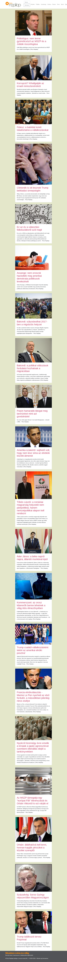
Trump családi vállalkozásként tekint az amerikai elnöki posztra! (32, 650)
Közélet (33, 4)
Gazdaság (43, 4)
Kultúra (49, 4)
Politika (38, 4)
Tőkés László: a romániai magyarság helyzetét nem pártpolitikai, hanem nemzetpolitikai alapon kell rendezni (30, 508)
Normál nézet (8, 955)
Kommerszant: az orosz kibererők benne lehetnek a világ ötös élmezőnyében (31, 605)
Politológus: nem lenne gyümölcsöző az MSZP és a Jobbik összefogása (31, 41)
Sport (62, 4)
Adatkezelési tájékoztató (27, 955)
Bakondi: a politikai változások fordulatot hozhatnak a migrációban (32, 368)
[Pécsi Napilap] (13, 4)
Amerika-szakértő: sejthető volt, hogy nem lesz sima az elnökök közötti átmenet (33, 453)
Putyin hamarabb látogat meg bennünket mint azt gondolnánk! (32, 414)
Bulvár (54, 4)
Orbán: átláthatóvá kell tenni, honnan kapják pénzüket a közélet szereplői (32, 847)
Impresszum (16, 955)
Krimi (58, 4)
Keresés (27, 5)
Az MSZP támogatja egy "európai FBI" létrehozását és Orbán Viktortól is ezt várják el (32, 800)
